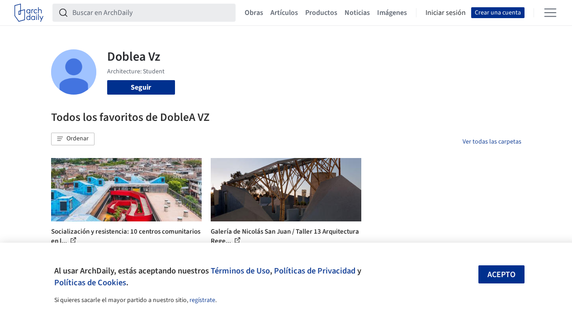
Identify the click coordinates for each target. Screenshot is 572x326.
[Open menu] (550, 12)
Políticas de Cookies (90, 282)
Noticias (357, 13)
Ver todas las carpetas (492, 142)
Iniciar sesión (445, 13)
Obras (254, 13)
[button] (73, 139)
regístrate (202, 300)
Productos (321, 13)
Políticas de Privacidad (314, 271)
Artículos (284, 13)
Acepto (501, 274)
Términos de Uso (240, 271)
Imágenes (392, 13)
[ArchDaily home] (28, 13)
